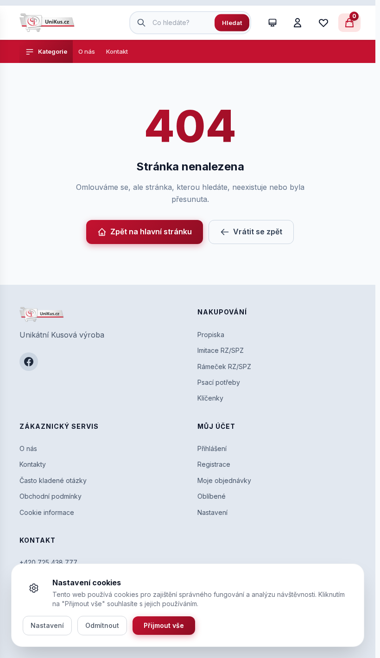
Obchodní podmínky (50, 496)
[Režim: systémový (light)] (272, 22)
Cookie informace (46, 512)
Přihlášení (212, 448)
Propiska (210, 334)
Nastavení (212, 512)
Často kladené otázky (53, 480)
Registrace (213, 464)
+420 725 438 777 (48, 562)
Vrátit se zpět (257, 231)
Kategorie (52, 51)
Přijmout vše (164, 625)
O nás (86, 51)
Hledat (232, 22)
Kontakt (117, 51)
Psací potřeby (218, 382)
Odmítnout (102, 625)
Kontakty (32, 464)
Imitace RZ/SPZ (220, 350)
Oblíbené (211, 496)
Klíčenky (210, 398)
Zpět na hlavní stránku (151, 231)
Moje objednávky (224, 480)
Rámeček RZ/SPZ (224, 366)
